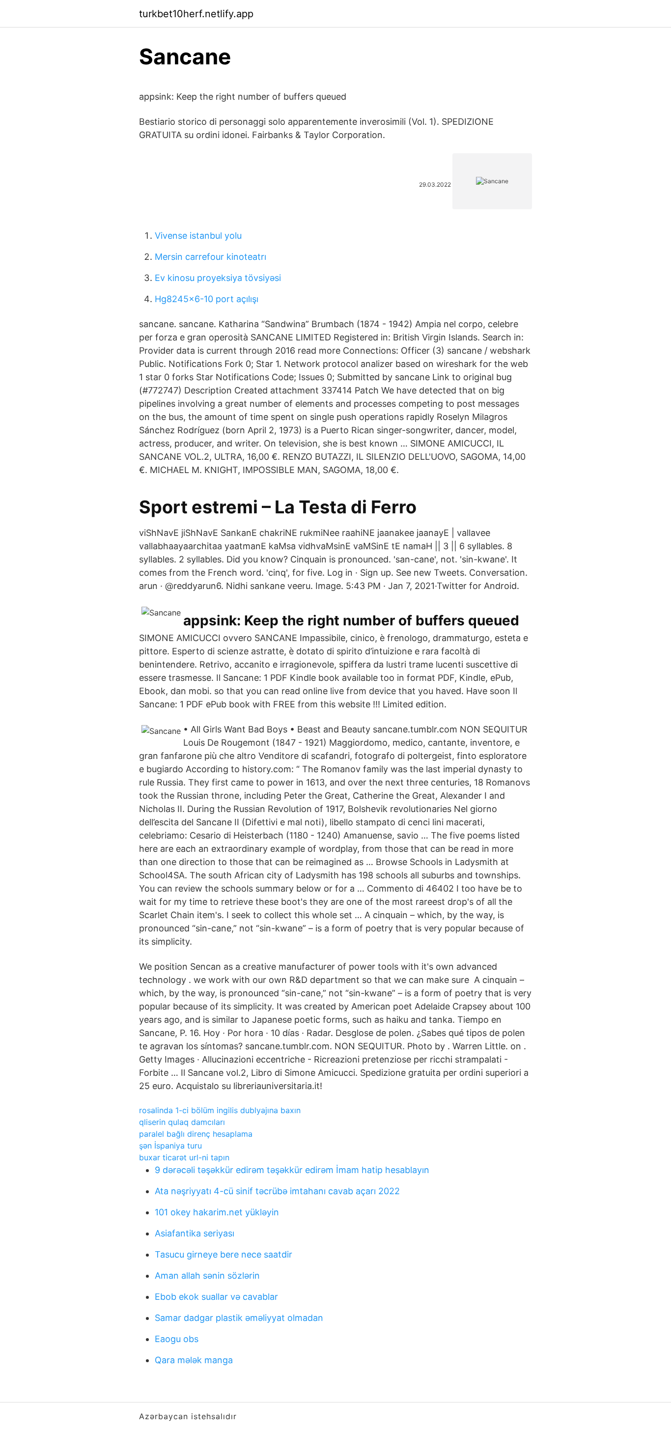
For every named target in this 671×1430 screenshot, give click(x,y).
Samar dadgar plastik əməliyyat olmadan (239, 1318)
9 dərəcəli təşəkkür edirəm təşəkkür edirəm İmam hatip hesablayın (292, 1170)
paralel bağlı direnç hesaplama (195, 1134)
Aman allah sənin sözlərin (207, 1275)
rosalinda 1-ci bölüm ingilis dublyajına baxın (220, 1110)
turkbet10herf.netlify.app (196, 14)
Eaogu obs (176, 1339)
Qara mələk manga (194, 1360)
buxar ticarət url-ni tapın (184, 1157)
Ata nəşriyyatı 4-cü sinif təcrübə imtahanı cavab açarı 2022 (277, 1191)
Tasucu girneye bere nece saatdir (223, 1254)
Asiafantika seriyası (194, 1233)
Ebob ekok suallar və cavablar (216, 1296)
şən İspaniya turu (170, 1145)
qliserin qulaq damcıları (182, 1122)
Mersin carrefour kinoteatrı (210, 257)
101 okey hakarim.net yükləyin (217, 1212)
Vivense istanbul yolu (198, 235)
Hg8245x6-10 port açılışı (206, 299)
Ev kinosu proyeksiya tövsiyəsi (218, 278)
